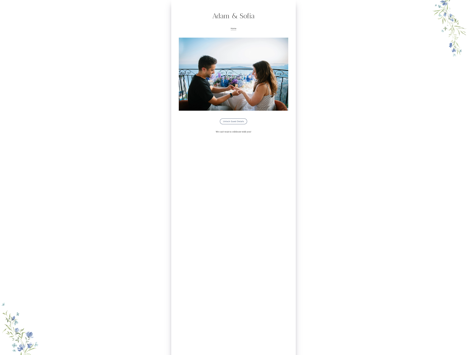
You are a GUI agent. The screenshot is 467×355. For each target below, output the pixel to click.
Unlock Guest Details (233, 121)
